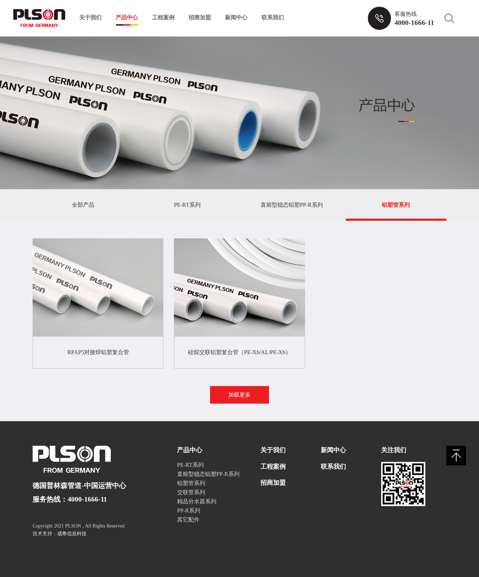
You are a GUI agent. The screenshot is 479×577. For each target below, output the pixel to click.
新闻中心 (236, 17)
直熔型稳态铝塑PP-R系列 (292, 205)
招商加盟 (200, 17)
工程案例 (163, 17)
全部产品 (83, 205)
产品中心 (127, 17)
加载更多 (239, 395)
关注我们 (393, 449)
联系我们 (273, 17)
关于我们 (90, 17)
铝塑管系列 (396, 205)
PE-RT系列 (187, 205)
